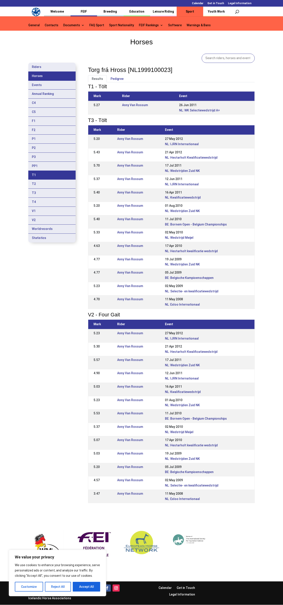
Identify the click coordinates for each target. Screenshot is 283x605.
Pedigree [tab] (117, 79)
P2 (34, 148)
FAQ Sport (96, 25)
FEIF (84, 11)
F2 (33, 130)
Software (175, 25)
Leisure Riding (163, 11)
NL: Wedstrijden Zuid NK (182, 171)
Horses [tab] (37, 76)
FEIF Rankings (149, 25)
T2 (34, 184)
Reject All (58, 586)
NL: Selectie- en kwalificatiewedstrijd (191, 291)
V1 (34, 211)
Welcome (57, 11)
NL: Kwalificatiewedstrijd (183, 197)
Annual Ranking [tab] (43, 94)
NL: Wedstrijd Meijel (179, 237)
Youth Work (216, 11)
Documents (71, 25)
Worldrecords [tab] (42, 229)
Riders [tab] (36, 67)
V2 (34, 220)
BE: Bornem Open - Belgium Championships (196, 224)
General (34, 25)
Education (136, 11)
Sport (190, 11)
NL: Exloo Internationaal (182, 304)
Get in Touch (215, 3)
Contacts (51, 25)
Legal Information (239, 3)
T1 (34, 175)
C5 (34, 112)
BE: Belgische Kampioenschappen (189, 278)
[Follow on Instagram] (116, 588)
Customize (29, 586)
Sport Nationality (121, 25)
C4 (34, 103)
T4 (34, 202)
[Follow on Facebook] (107, 588)
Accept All (86, 586)
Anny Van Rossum (135, 105)
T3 (34, 193)
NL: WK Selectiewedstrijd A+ (199, 110)
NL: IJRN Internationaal (182, 144)
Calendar (197, 3)
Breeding (110, 11)
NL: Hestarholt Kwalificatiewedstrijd (191, 157)
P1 (34, 139)
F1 (33, 121)
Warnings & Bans (199, 25)
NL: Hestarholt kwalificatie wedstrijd (191, 251)
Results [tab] (97, 79)
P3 (34, 157)
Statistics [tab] (39, 238)
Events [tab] (37, 85)
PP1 (35, 166)
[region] (57, 573)
